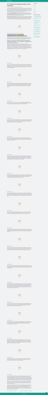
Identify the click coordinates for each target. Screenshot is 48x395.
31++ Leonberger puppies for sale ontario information (37, 31)
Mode (34, 7)
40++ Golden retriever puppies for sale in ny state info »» (26, 390)
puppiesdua (9, 0)
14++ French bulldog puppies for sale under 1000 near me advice (37, 16)
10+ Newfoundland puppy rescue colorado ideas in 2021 (37, 36)
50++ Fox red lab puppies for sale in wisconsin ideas (37, 29)
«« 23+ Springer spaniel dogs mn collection (11, 390)
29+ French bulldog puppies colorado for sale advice (37, 21)
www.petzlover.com (16, 102)
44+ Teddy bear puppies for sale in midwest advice (37, 23)
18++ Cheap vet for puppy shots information (37, 18)
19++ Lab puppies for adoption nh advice (37, 25)
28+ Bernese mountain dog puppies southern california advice (37, 34)
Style (34, 10)
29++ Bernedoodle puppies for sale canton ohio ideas (37, 27)
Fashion (35, 6)
